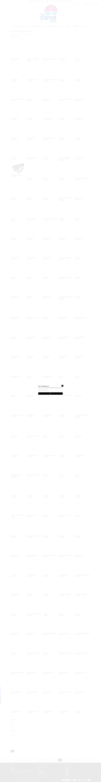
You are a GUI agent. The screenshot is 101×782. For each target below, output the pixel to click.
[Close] (62, 386)
